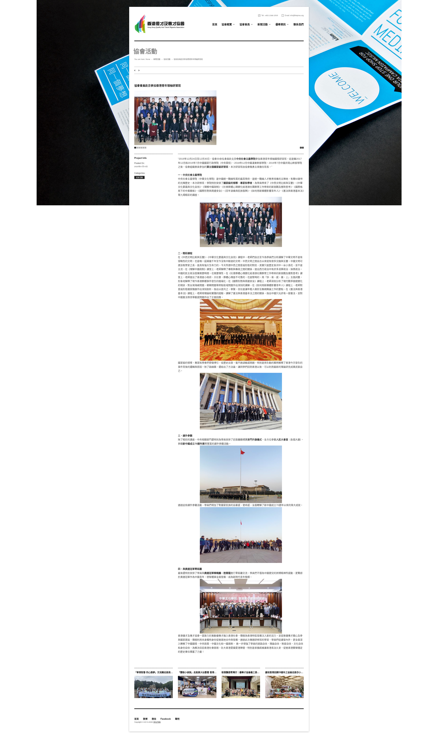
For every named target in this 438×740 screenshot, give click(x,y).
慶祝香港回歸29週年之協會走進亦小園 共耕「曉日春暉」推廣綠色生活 (300, 672)
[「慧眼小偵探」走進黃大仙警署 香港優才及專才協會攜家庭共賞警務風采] (197, 687)
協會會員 (245, 24)
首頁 (214, 24)
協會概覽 (227, 24)
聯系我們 (298, 24)
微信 (154, 719)
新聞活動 (262, 24)
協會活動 (167, 59)
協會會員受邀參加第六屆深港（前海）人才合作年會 (134, 70)
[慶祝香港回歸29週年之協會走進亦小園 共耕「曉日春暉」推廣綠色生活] (284, 687)
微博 (145, 719)
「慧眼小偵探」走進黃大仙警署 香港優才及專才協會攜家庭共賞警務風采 (214, 672)
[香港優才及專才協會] (160, 15)
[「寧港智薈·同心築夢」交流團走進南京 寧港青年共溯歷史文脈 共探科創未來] (153, 687)
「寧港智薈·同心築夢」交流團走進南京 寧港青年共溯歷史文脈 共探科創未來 (172, 672)
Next (303, 148)
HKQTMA (157, 722)
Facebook (165, 719)
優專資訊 (280, 24)
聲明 (177, 719)
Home (148, 59)
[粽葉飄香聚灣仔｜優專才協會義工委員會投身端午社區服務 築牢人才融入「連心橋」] (241, 687)
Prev (301, 148)
